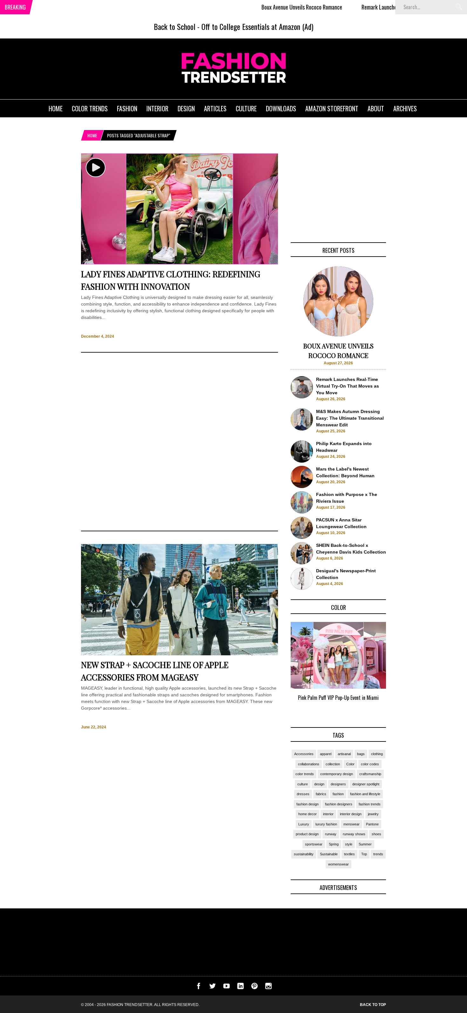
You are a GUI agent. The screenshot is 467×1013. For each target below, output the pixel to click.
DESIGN (186, 108)
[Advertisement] (179, 441)
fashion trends (370, 804)
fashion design (307, 804)
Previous (278, 668)
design (319, 784)
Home (92, 135)
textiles (349, 854)
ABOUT (376, 108)
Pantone (372, 824)
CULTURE (246, 108)
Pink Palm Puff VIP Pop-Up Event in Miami (338, 697)
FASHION (127, 108)
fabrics (321, 794)
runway (330, 834)
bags (361, 754)
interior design (351, 814)
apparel (325, 754)
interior (328, 814)
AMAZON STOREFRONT (331, 108)
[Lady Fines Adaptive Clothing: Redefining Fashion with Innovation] (179, 262)
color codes (370, 764)
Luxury (303, 824)
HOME (56, 108)
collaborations (308, 764)
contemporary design (336, 774)
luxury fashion (326, 824)
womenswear (338, 864)
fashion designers (338, 804)
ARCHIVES (405, 108)
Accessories (304, 754)
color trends (304, 774)
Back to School (174, 26)
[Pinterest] (254, 987)
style (348, 844)
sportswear (313, 844)
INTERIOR (157, 108)
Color (350, 764)
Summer (365, 844)
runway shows (354, 834)
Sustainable (329, 854)
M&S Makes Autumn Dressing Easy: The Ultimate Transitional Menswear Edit (350, 418)
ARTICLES (215, 108)
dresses (303, 794)
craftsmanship (370, 774)
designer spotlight (365, 784)
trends (378, 854)
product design (307, 834)
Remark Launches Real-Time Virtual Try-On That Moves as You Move (347, 386)
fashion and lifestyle (365, 794)
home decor (307, 814)
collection (333, 764)
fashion (338, 794)
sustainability (304, 854)
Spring (334, 844)
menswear (351, 824)
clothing (377, 754)
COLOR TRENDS (90, 108)
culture (302, 784)
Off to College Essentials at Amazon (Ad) (257, 26)
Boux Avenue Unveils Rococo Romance (276, 7)
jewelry (373, 814)
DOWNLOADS (281, 108)
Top (364, 854)
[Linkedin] (240, 987)
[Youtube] (226, 987)
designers (338, 784)
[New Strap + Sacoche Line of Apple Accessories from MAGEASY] (179, 653)
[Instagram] (268, 987)
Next (398, 668)
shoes (376, 834)
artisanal (344, 754)
